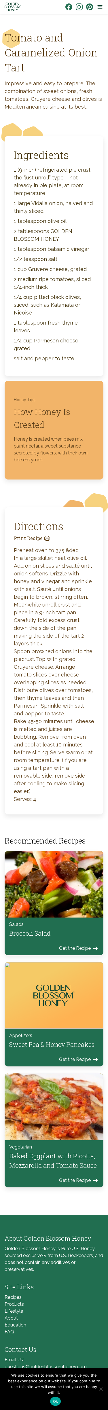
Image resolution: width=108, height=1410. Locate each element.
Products (14, 1304)
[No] (101, 1389)
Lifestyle (14, 1311)
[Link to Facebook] (68, 6)
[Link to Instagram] (79, 6)
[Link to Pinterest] (89, 6)
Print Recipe (28, 538)
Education (15, 1325)
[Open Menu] (99, 6)
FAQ (9, 1332)
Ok (55, 1401)
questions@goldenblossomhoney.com (46, 1366)
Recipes (13, 1297)
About (11, 1318)
